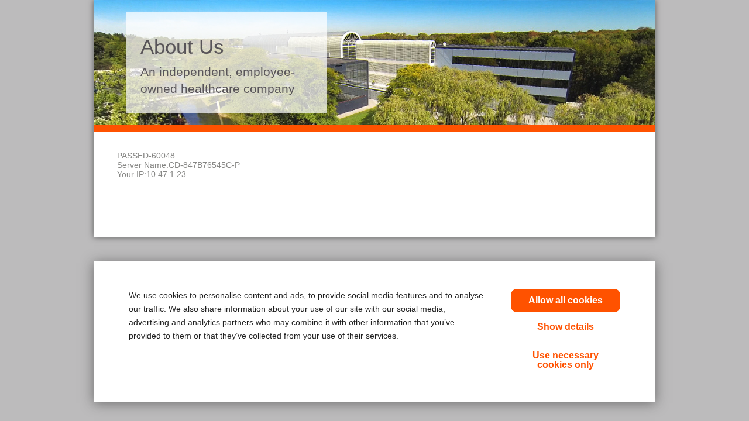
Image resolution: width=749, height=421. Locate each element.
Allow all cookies (565, 300)
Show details (565, 327)
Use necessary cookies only (565, 360)
